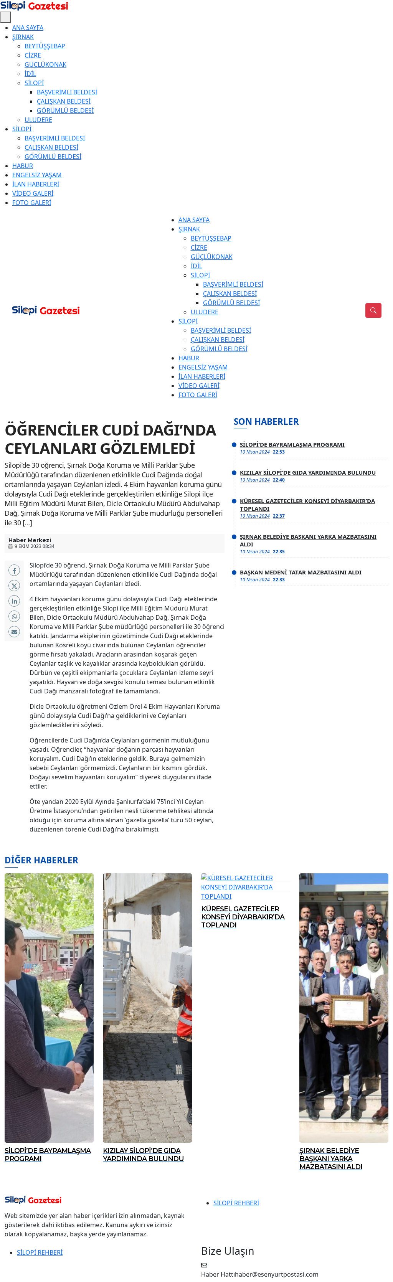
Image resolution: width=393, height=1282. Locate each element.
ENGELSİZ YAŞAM (37, 175)
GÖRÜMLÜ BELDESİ (65, 110)
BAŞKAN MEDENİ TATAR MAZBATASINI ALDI (301, 575)
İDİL (30, 73)
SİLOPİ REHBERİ (236, 1203)
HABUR (22, 166)
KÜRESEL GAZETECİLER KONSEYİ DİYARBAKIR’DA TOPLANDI (307, 508)
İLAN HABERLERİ (35, 184)
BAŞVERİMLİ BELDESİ (67, 92)
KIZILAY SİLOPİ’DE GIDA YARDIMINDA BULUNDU (308, 476)
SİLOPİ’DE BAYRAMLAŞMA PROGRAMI (292, 448)
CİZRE (33, 55)
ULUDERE (38, 119)
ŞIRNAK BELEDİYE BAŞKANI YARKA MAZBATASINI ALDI (308, 544)
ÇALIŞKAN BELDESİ (64, 101)
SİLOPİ (34, 83)
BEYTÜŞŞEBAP (45, 46)
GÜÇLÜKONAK (45, 64)
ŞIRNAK (23, 37)
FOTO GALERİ (31, 202)
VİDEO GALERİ (32, 193)
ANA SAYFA (27, 27)
